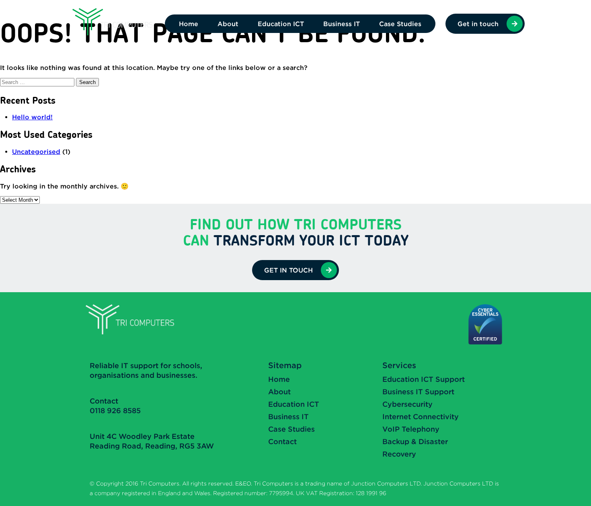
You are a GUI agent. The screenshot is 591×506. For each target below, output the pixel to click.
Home (188, 23)
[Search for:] (38, 81)
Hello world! (32, 117)
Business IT (341, 23)
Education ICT (281, 23)
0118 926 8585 (115, 410)
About (228, 23)
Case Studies (400, 23)
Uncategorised (36, 151)
